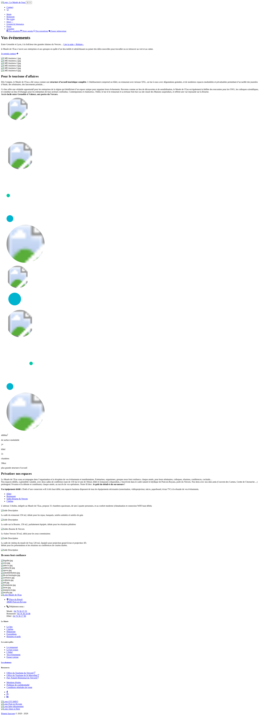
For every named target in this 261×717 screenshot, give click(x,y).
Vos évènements (13, 654)
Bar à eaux (11, 19)
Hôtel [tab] (9, 494)
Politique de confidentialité (18, 685)
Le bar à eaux (12, 650)
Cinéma (10, 629)
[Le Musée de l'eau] (13, 2)
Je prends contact (8, 53)
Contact (10, 7)
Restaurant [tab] (11, 496)
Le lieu (10, 627)
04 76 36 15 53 (20, 611)
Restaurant (11, 17)
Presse (9, 26)
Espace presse (12, 657)
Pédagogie (11, 631)
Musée (9, 14)
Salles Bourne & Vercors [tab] (17, 499)
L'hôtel (10, 652)
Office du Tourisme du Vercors (20, 673)
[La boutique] (8, 10)
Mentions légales (14, 682)
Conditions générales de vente (19, 687)
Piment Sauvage (8, 713)
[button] (73, 44)
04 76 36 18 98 (23, 613)
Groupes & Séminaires (15, 24)
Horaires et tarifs (14, 636)
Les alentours (6, 662)
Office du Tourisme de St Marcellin (22, 675)
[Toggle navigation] (29, 2)
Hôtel (10, 22)
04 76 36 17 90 (19, 616)
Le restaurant (12, 647)
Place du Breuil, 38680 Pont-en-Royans (16, 600)
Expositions (12, 634)
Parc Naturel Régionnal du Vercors (21, 678)
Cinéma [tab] (10, 501)
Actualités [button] (10, 29)
